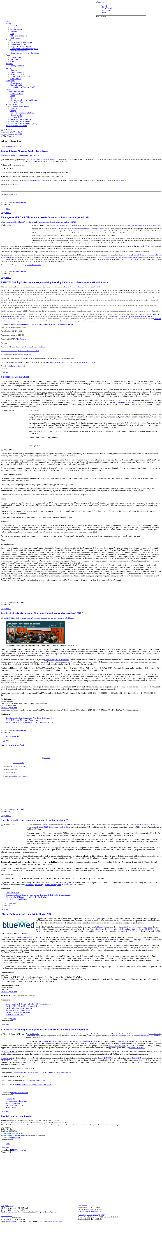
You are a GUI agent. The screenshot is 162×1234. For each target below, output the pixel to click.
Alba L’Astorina (60, 225)
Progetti (10, 132)
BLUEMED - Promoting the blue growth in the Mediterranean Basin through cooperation (45, 1029)
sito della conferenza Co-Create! (18, 1012)
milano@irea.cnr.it (11, 1221)
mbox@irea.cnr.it (11, 1212)
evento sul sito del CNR (15, 1015)
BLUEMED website (139, 1058)
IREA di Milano (34, 161)
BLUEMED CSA (10, 1052)
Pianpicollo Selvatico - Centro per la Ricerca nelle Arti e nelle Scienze (23, 347)
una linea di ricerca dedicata (123, 402)
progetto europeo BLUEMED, (28, 937)
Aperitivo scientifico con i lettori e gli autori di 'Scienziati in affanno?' (34, 820)
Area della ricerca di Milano (16, 899)
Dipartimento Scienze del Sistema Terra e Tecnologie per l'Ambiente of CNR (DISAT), (71, 1041)
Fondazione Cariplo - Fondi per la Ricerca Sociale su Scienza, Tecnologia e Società (42, 324)
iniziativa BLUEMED (155, 1034)
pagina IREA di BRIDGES (33, 265)
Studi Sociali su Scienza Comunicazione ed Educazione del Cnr (29, 722)
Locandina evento (12, 893)
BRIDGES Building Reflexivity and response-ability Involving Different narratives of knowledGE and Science (54, 282)
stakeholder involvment (14, 1105)
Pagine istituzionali (18, 602)
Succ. (21, 1150)
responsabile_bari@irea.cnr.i (91, 1211)
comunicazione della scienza (16, 1101)
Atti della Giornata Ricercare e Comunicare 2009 (24, 720)
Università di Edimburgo (133, 259)
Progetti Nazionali (18, 366)
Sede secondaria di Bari (12, 745)
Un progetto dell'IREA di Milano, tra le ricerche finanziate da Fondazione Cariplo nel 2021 (45, 217)
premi (8, 209)
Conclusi (17, 132)
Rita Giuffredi (41, 1081)
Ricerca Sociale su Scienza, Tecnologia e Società (88, 228)
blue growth (10, 1099)
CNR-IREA (70, 159)
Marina (100, 927)
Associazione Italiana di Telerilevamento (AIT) (42, 159)
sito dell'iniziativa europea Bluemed (19, 1008)
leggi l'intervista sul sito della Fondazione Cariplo (143, 225)
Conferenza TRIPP (148, 948)
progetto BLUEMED (33, 1034)
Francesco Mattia (18, 763)
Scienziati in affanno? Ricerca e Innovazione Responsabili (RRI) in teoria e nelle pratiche (39, 895)
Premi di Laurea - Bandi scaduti (16, 1116)
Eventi (13, 903)
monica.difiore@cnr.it (53, 885)
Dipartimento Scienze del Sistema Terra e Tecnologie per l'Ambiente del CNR (42, 1072)
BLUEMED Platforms (117, 1046)
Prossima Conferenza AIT (33, 180)
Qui (2, 362)
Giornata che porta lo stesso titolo (56, 660)
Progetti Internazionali (19, 1093)
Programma (122, 180)
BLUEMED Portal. (8, 1060)
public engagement (13, 1103)
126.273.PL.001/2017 (13, 1120)
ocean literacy (11, 1107)
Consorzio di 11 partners (125, 1041)
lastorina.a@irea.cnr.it (14, 146)
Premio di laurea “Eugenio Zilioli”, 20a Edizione (24, 151)
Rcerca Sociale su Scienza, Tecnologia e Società (82, 287)
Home (3, 132)
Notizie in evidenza (18, 202)
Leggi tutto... (6, 213)
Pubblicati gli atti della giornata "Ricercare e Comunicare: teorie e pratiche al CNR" (42, 613)
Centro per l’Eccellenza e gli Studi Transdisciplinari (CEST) (118, 257)
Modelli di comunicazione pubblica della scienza (34, 1085)
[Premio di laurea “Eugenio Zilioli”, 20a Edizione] (20, 155)
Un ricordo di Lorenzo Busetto (16, 377)
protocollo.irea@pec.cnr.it (48, 1212)
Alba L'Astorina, (29, 1081)
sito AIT (17, 184)
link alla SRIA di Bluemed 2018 (18, 1010)
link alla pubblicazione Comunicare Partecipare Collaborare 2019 (30, 718)
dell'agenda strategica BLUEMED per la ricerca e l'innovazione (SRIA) (132, 1035)
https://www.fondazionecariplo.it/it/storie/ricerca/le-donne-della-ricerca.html (70, 362)
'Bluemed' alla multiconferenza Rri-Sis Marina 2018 (26, 914)
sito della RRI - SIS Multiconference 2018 (21, 1006)
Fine (24, 1150)
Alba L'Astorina (21, 339)
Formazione (15, 1138)
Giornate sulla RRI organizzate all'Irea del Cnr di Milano (27, 897)
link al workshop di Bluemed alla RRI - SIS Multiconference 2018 (30, 1004)
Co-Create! (90, 958)
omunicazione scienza (14, 736)
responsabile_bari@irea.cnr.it (18, 776)
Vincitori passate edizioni (9, 194)
